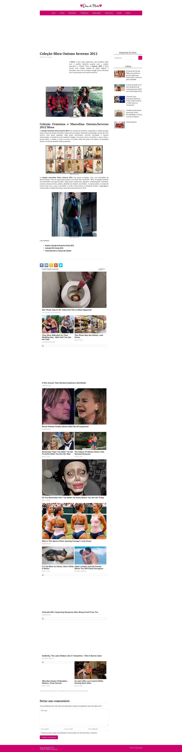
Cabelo (128, 13)
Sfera (86, 691)
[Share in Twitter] (61, 265)
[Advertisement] (91, 34)
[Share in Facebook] (42, 265)
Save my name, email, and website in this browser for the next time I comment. (69, 733)
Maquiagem (97, 13)
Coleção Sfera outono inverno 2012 (67, 691)
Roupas (50, 57)
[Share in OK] (51, 265)
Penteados (72, 13)
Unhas (62, 13)
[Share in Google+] (56, 265)
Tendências (84, 13)
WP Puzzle (139, 747)
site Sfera (103, 186)
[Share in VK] (46, 265)
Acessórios (109, 13)
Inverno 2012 (81, 691)
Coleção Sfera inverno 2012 (50, 691)
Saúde (119, 13)
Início (53, 13)
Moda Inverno (43, 57)
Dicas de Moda (44, 747)
